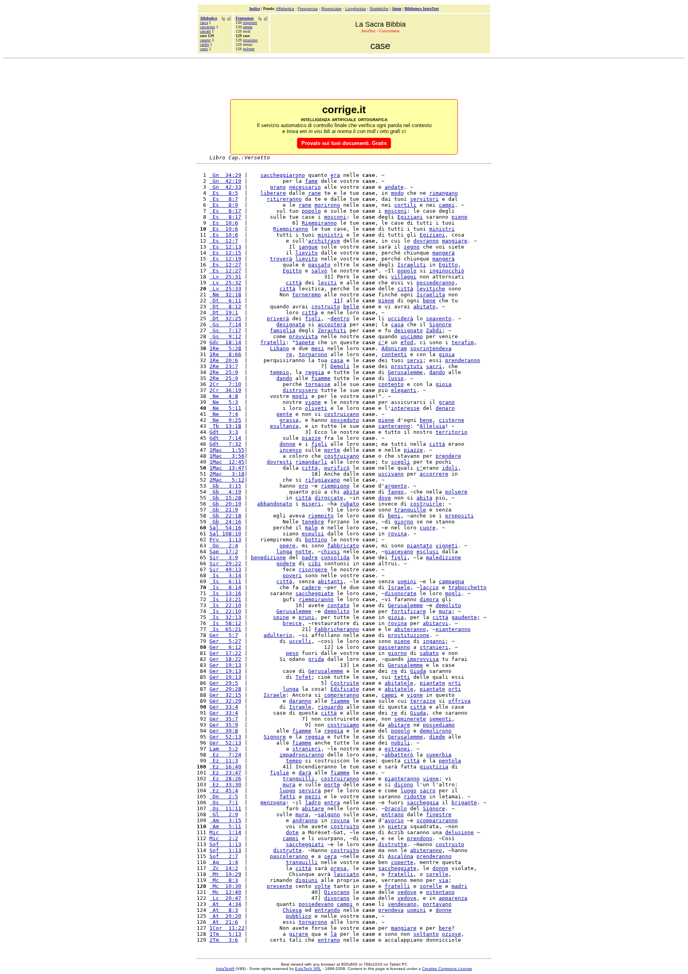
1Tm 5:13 (225, 934)
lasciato (346, 874)
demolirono (436, 731)
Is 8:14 (225, 587)
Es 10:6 (223, 223)
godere (285, 563)
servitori (424, 199)
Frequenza (308, 8)
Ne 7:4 (223, 414)
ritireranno (284, 199)
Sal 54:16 (225, 528)
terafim (463, 342)
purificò (337, 468)
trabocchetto (467, 587)
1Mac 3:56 (226, 456)
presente (279, 886)
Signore (440, 324)
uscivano (391, 474)
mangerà (443, 253)
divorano (337, 898)
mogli (300, 396)
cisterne (451, 420)
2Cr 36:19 (225, 390)
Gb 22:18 (225, 516)
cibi (314, 563)
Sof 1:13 (225, 844)
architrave (324, 241)
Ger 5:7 (223, 635)
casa (397, 324)
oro (303, 486)
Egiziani (410, 217)
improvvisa (423, 659)
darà (305, 773)
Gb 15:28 (225, 498)
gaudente (464, 617)
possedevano (316, 904)
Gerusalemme (405, 372)
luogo (287, 791)
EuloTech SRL (308, 968)
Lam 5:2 (223, 749)
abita (351, 492)
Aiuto (396, 8)
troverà (281, 259)
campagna (451, 581)
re (289, 354)
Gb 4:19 (225, 492)
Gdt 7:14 (225, 438)
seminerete (410, 719)
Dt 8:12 (225, 307)
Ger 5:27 (225, 641)
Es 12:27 (225, 265)
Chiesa (292, 910)
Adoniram (394, 348)
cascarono (207, 27)
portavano (437, 904)
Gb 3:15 (225, 486)
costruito (325, 307)
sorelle (437, 874)
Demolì (340, 366)
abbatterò (399, 755)
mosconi (396, 211)
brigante (464, 802)
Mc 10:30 (225, 886)
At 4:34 (225, 904)
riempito (321, 516)
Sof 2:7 (223, 856)
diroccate (329, 498)
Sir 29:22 (225, 563)
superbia (439, 755)
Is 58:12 (225, 623)
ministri (442, 229)
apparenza (453, 898)
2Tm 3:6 (223, 940)
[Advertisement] (344, 79)
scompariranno (437, 820)
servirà (310, 791)
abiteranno (410, 629)
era (335, 175)
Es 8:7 (223, 199)
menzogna (273, 802)
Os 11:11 (225, 808)
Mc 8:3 (223, 880)
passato (319, 265)
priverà (278, 318)
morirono (327, 205)
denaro (445, 408)
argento (396, 486)
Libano (279, 348)
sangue (308, 247)
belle (351, 307)
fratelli (273, 342)
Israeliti (411, 265)
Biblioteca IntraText (422, 8)
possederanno (435, 283)
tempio (279, 372)
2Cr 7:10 (225, 384)
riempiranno (316, 599)
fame (311, 181)
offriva (459, 701)
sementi (440, 719)
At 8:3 (223, 910)
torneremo (306, 295)
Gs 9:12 (225, 336)
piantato (419, 546)
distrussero (300, 390)
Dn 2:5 (223, 797)
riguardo (330, 707)
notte (303, 552)
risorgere (313, 569)
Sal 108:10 (225, 534)
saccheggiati (305, 844)
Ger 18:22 (225, 659)
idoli (450, 468)
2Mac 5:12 (226, 480)
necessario (305, 187)
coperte (402, 862)
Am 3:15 (225, 820)
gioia (447, 354)
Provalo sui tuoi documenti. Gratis (344, 143)
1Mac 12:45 (226, 462)
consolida (335, 557)
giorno (403, 522)
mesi (317, 348)
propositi (459, 516)
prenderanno (462, 360)
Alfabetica (285, 8)
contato (338, 605)
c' (381, 342)
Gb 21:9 (223, 510)
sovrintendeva (431, 348)
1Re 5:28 (225, 348)
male (311, 528)
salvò (319, 271)
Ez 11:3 (223, 761)
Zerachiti (332, 330)
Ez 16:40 (225, 767)
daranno (300, 701)
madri (459, 886)
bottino (316, 540)
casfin (204, 44)
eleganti (403, 390)
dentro (340, 318)
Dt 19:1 (223, 313)
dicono (403, 785)
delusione (459, 832)
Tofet (303, 677)
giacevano (399, 552)
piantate (432, 683)
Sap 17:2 (223, 552)
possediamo (439, 725)
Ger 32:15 (225, 695)
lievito (306, 253)
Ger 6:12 (225, 647)
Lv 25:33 (225, 289)
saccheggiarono (282, 175)
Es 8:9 (223, 205)
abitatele (399, 683)
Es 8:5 (223, 193)
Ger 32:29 (225, 701)
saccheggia (423, 802)
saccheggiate (314, 593)
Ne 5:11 (225, 408)
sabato (429, 653)
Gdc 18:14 (225, 342)
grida (316, 659)
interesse (405, 408)
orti (454, 683)
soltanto (426, 934)
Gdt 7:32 (225, 444)
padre (310, 557)
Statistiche (379, 8)
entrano (392, 814)
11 (337, 301)
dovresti (279, 462)
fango (396, 492)
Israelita (430, 295)
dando (437, 372)
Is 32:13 (225, 617)
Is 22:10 (225, 605)
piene (459, 217)
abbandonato (274, 504)
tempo (294, 761)
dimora (429, 599)
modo (397, 193)
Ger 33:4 (223, 707)
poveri (292, 575)
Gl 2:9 (223, 814)
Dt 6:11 (225, 301)
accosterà (332, 324)
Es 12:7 (223, 241)
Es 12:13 (225, 247)
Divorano (337, 892)
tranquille (410, 510)
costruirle (426, 504)
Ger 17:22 (225, 653)
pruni (307, 617)
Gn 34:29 (225, 175)
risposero (250, 22)
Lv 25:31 (225, 277)
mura (445, 611)
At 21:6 (223, 922)
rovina (397, 534)
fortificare (408, 611)
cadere (311, 587)
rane (314, 193)
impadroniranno (302, 755)
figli (313, 318)
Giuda (418, 671)
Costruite (344, 683)
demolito (448, 605)
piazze (311, 438)
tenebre (313, 522)
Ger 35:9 (223, 725)
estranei (397, 749)
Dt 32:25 (225, 318)
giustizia (434, 767)
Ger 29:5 (223, 683)
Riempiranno (319, 223)
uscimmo (412, 336)
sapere (247, 27)
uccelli (300, 641)
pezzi (313, 797)
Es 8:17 (225, 211)
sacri (434, 366)
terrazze (423, 701)
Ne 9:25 (225, 420)
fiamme (320, 378)
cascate (205, 31)
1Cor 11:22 (226, 928)
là (333, 934)
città (294, 283)
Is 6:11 (225, 581)
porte (332, 450)
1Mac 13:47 (226, 468)
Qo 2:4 (223, 546)
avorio (394, 820)
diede (437, 737)
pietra (397, 826)
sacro (428, 791)
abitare (399, 725)
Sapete (305, 342)
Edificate (344, 689)
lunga (284, 552)
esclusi (427, 552)
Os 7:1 (223, 802)
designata (290, 324)
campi (447, 205)
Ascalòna (400, 856)
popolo (311, 211)
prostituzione (408, 635)
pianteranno (453, 629)
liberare (273, 193)
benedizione (268, 557)
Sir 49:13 (225, 569)
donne (287, 444)
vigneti (447, 546)
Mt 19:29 (225, 874)
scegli (400, 462)
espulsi (313, 534)
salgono (329, 814)
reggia (314, 372)
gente (284, 414)
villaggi (403, 277)
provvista (303, 336)
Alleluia (432, 426)
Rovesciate (331, 8)
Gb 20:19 (225, 504)
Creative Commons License (447, 968)
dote (292, 832)
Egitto (448, 265)
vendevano (402, 904)
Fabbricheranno (337, 629)
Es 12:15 (225, 253)
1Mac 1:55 (226, 450)
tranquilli (299, 779)
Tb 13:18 (225, 426)
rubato (349, 504)
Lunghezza (355, 8)
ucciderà (400, 318)
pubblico (298, 916)
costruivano (341, 414)
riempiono (335, 486)
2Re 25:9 (223, 372)
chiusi (330, 552)
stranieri (434, 647)
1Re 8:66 (225, 354)
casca (204, 22)
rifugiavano (322, 480)
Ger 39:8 (223, 731)
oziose (451, 934)
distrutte (392, 844)
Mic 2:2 (223, 838)
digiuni (306, 880)
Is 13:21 (225, 599)
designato (408, 330)
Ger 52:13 (225, 737)
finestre (439, 814)
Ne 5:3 (223, 402)
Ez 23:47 (225, 773)
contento (391, 384)
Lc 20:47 (225, 898)
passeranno (394, 647)
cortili (405, 205)
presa (338, 868)
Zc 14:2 (223, 868)
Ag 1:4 (223, 862)
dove (384, 498)
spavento (439, 318)
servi (415, 360)
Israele (399, 587)
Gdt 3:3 (223, 432)
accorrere (434, 474)
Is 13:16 (225, 593)
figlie (279, 773)
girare (298, 934)
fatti (287, 797)
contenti (394, 354)
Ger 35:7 (223, 719)
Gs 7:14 (225, 324)
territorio (451, 432)
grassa (289, 420)
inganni (434, 641)
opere (287, 546)
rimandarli (311, 462)
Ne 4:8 (223, 396)
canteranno (394, 426)
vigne (313, 402)
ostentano (440, 892)
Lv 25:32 (225, 283)
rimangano (443, 193)
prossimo (250, 40)
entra (332, 802)
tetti (402, 677)
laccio (429, 587)
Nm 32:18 (225, 295)
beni (394, 516)
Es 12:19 (225, 259)
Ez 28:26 (225, 779)
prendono (419, 838)
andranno (305, 820)
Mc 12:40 (225, 892)
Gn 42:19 (225, 181)
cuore (428, 528)
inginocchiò (446, 271)
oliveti (316, 408)
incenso (291, 450)
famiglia (282, 330)
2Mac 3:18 (226, 474)
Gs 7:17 (225, 330)
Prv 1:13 (225, 540)
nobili (400, 743)
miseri (311, 504)
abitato (424, 307)
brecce (292, 623)
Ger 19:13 (225, 665)
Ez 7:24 (225, 755)
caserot (205, 40)
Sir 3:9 (223, 557)
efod (407, 342)
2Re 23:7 (223, 366)
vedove (406, 892)
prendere (448, 456)
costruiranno (340, 779)
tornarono (313, 354)
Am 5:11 (225, 826)
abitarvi (435, 623)
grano (278, 187)
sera (330, 856)
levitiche (430, 289)
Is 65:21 (225, 629)
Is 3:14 (225, 575)
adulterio (278, 635)
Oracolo (396, 808)
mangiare (454, 241)
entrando (327, 910)
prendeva (391, 910)
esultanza (284, 426)
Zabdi (434, 330)
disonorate (400, 593)
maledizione (443, 557)
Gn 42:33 (225, 187)
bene (429, 301)
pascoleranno (289, 856)
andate (394, 187)
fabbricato (343, 546)
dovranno (426, 241)
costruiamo (343, 725)
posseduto (344, 420)
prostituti (407, 366)
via (443, 880)
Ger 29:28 (225, 689)
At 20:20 (225, 916)
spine (281, 617)
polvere (248, 49)
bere (445, 928)
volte (322, 886)
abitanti (330, 581)
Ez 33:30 (225, 785)
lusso (396, 378)
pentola (450, 761)
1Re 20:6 (223, 360)
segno (412, 247)
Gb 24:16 (225, 522)
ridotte (415, 797)
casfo (204, 49)
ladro (313, 802)
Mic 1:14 (225, 832)
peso (292, 653)
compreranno (341, 695)
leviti (327, 283)
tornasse (317, 384)
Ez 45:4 (223, 791)
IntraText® (225, 968)
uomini (406, 581)
